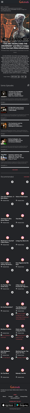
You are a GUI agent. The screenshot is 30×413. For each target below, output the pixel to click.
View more (15, 169)
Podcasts (6, 6)
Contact (10, 396)
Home (2, 6)
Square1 (18, 409)
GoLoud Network (15, 398)
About (4, 396)
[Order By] (28, 85)
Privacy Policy (23, 396)
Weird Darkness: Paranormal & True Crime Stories (11, 8)
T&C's (16, 396)
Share (23, 76)
